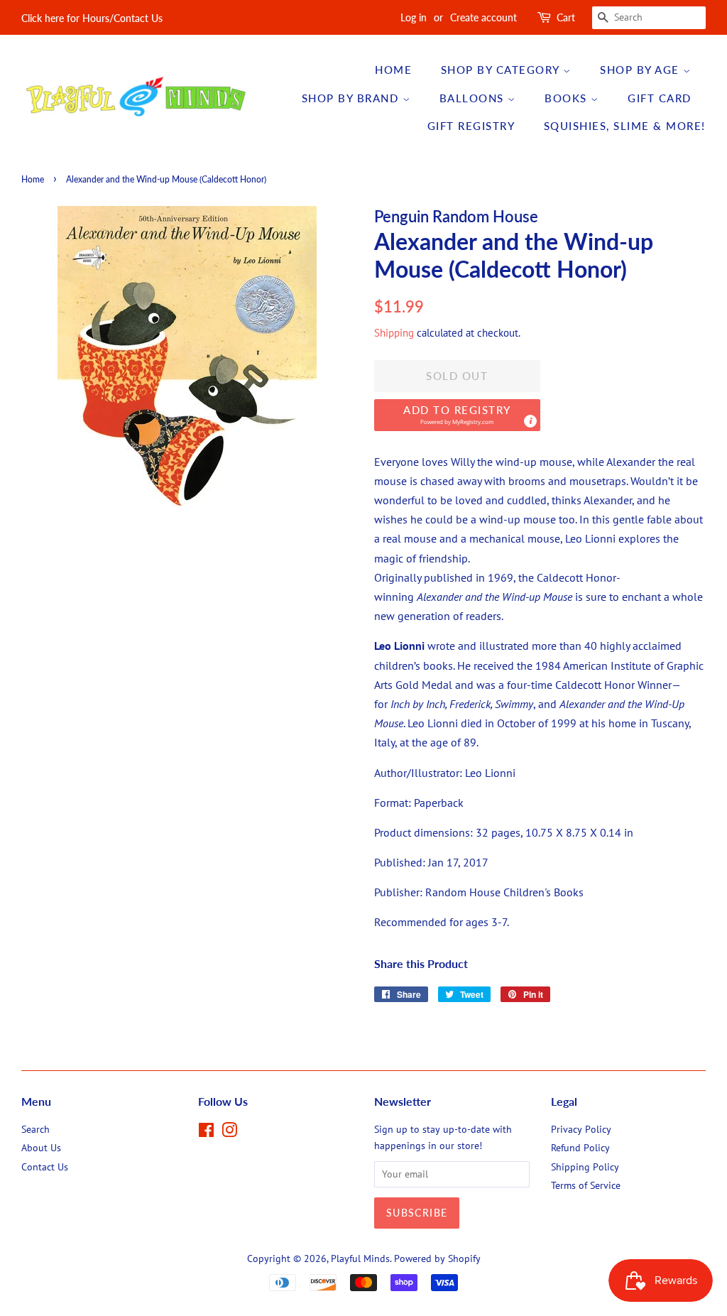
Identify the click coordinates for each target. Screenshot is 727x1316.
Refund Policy (580, 1147)
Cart (566, 17)
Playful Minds (360, 1258)
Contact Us (44, 1166)
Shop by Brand (352, 98)
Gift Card (660, 98)
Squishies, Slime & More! (625, 125)
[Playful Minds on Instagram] (229, 1132)
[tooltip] (530, 421)
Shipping (394, 332)
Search (35, 1129)
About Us (41, 1147)
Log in (413, 17)
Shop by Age (641, 69)
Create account (483, 17)
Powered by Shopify (437, 1258)
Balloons (473, 98)
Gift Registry (471, 125)
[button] (457, 415)
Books (568, 98)
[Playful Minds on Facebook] (206, 1132)
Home (393, 69)
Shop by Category (502, 69)
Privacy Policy (581, 1129)
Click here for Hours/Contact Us (92, 18)
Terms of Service (586, 1185)
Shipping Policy (585, 1166)
